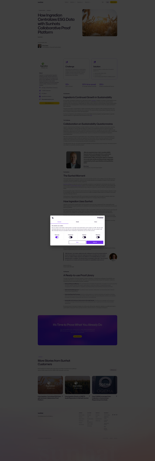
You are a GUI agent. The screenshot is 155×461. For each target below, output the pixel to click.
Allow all (95, 242)
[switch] (70, 237)
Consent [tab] (59, 221)
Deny (77, 242)
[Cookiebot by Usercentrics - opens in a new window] (98, 218)
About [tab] (95, 221)
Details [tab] (77, 221)
